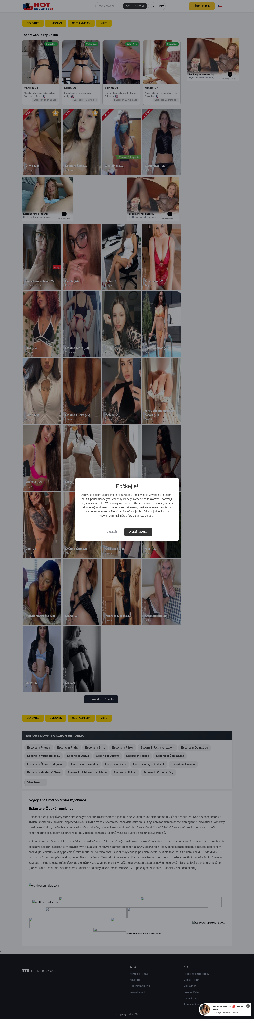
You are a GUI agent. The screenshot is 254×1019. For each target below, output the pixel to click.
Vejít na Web (139, 532)
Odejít (113, 532)
